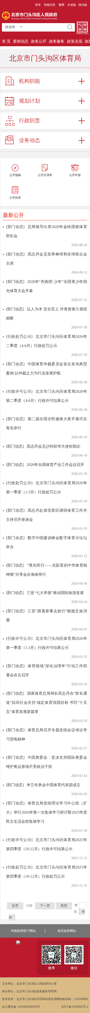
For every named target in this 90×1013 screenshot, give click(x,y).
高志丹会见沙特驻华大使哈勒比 (53, 446)
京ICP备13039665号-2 (74, 1006)
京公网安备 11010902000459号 (21, 1006)
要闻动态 (20, 41)
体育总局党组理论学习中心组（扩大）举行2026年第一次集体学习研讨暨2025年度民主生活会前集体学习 (46, 812)
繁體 (61, 5)
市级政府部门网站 (23, 931)
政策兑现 (74, 41)
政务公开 (38, 41)
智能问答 (49, 5)
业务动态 (29, 140)
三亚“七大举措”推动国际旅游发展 (55, 593)
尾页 (63, 906)
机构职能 (29, 81)
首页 (15, 906)
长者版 (71, 5)
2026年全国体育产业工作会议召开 (55, 465)
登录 (38, 5)
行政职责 (29, 121)
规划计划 (29, 101)
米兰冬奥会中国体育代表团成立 (53, 785)
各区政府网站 (66, 931)
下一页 (45, 906)
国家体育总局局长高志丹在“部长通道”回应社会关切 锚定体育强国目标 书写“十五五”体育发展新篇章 (46, 702)
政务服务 (56, 41)
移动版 (82, 5)
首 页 (6, 41)
